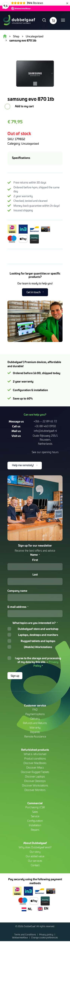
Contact (35, 865)
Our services (35, 860)
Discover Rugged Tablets (35, 772)
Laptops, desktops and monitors (38, 635)
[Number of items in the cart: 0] (53, 20)
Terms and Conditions (25, 934)
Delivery (35, 718)
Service (35, 816)
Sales (35, 812)
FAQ (35, 709)
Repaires (35, 732)
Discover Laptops (35, 776)
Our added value (35, 856)
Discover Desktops (35, 781)
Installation (35, 825)
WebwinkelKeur (20, 937)
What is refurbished (35, 754)
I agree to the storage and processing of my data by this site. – (38, 662)
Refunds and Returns (35, 723)
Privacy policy (46, 934)
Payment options (35, 714)
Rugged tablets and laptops (38, 641)
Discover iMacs (35, 767)
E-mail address (17, 607)
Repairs (35, 829)
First (35, 560)
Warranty (35, 727)
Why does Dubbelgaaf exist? (35, 847)
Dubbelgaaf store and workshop (38, 629)
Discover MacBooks (35, 763)
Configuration (35, 821)
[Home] (19, 20)
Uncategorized (30, 143)
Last (35, 574)
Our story (35, 852)
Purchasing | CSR (35, 807)
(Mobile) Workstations (38, 647)
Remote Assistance (35, 736)
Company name (17, 590)
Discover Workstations (35, 785)
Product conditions (35, 758)
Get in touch (34, 292)
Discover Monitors (35, 790)
